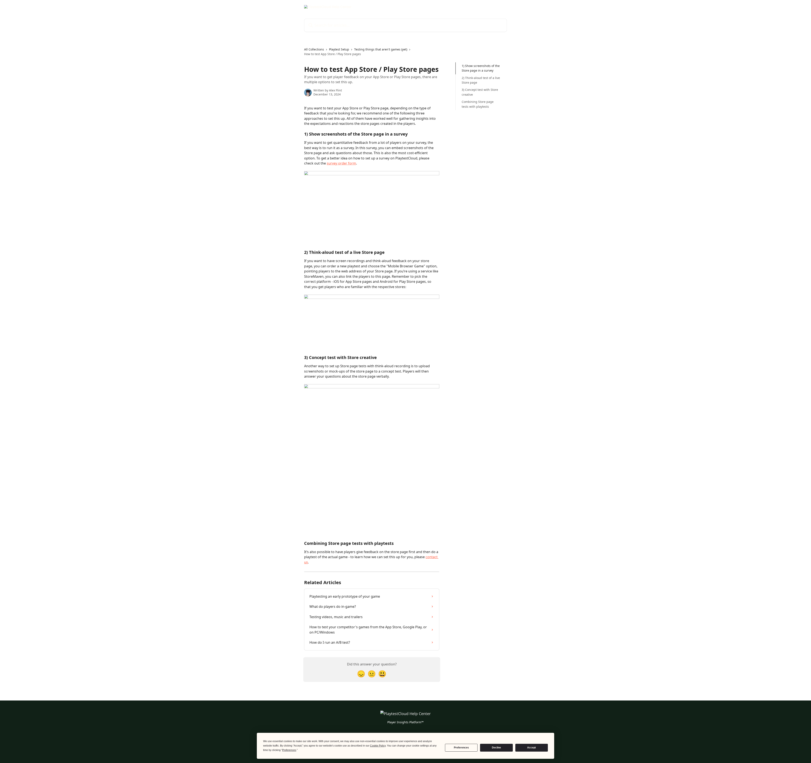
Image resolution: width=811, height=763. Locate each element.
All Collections (314, 49)
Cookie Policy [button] (378, 745)
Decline (496, 747)
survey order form (341, 163)
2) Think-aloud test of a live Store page (481, 80)
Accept (531, 747)
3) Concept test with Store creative (480, 92)
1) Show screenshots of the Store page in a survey (481, 68)
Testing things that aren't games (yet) (380, 49)
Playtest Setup (339, 49)
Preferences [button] (289, 750)
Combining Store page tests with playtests (478, 104)
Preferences (461, 747)
